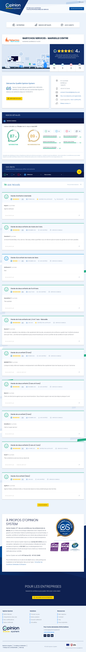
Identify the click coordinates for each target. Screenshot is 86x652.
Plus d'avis (42, 505)
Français (81, 2)
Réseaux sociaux (64, 103)
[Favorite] (79, 171)
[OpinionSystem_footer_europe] (71, 643)
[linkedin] (52, 635)
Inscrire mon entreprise (77, 8)
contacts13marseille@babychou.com (70, 92)
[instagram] (48, 635)
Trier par (72, 184)
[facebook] (45, 635)
